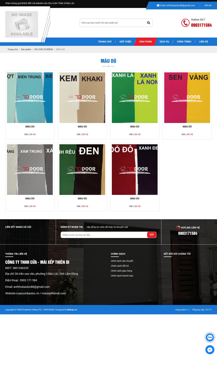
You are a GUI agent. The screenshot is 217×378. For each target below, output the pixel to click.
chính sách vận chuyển (122, 261)
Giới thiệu (125, 41)
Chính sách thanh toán (122, 275)
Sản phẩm (145, 41)
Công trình (184, 41)
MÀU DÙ (29, 126)
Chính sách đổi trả (120, 266)
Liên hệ (203, 41)
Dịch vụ (164, 41)
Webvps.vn (72, 309)
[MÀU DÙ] (30, 97)
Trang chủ (105, 41)
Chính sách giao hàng (121, 271)
